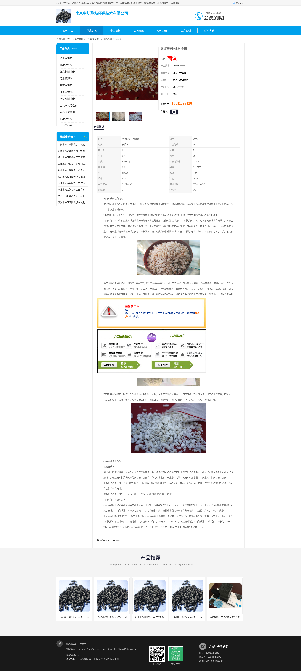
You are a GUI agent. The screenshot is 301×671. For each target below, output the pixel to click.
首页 (69, 39)
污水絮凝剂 (66, 78)
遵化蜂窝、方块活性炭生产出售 (225, 617)
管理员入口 (103, 659)
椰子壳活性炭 (67, 92)
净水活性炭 (66, 58)
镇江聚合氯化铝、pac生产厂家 (149, 617)
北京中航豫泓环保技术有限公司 (122, 649)
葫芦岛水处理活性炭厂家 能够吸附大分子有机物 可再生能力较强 (73, 196)
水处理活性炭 (67, 98)
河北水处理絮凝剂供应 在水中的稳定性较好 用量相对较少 (73, 189)
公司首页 (68, 30)
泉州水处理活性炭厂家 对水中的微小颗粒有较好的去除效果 (73, 170)
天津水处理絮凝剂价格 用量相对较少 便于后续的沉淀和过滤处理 (73, 164)
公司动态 (162, 30)
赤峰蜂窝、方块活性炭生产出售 (187, 617)
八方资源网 (82, 659)
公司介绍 (139, 30)
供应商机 (92, 30)
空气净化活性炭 (68, 105)
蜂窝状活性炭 (92, 39)
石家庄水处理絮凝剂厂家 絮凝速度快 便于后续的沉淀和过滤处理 (73, 151)
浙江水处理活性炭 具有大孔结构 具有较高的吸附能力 (73, 202)
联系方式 (209, 30)
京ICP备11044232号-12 (97, 649)
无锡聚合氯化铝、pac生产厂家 (74, 617)
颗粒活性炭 (66, 85)
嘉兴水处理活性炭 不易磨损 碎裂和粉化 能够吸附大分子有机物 (73, 177)
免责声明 (93, 659)
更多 (85, 137)
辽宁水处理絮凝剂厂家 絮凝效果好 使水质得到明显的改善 (73, 157)
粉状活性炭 (66, 119)
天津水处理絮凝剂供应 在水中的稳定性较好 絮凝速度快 (73, 183)
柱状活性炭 (66, 65)
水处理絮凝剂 (67, 112)
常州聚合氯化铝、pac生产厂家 (112, 617)
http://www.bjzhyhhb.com (108, 540)
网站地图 (114, 659)
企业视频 (115, 30)
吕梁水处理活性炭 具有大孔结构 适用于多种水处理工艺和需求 (73, 144)
